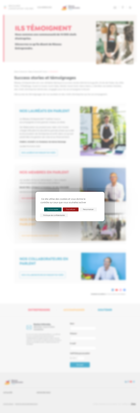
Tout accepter (52, 209)
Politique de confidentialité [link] (54, 215)
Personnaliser (88, 209)
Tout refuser (70, 209)
